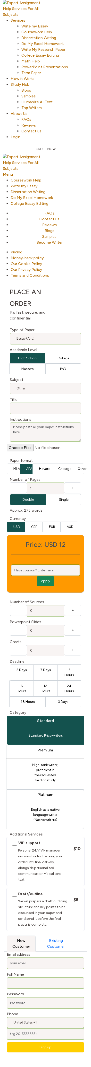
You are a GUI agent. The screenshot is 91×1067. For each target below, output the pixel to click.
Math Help (30, 61)
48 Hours (27, 702)
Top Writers (31, 107)
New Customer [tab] (21, 943)
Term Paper (31, 72)
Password (15, 994)
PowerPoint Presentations (44, 67)
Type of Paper (22, 329)
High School (27, 358)
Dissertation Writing (38, 37)
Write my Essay (34, 26)
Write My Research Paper (43, 49)
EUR (52, 527)
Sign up (45, 1047)
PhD (63, 369)
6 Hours (21, 688)
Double (28, 500)
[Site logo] (25, 8)
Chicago (64, 469)
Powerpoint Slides (25, 622)
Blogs (26, 90)
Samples (28, 96)
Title (13, 399)
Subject (16, 379)
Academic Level (23, 349)
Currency (18, 518)
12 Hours (45, 688)
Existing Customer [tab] (56, 943)
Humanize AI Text (37, 102)
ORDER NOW (46, 149)
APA (29, 469)
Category (18, 712)
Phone (12, 1014)
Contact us (31, 131)
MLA (16, 469)
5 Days (22, 670)
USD (16, 527)
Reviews (28, 125)
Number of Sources (27, 602)
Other (81, 469)
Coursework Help (36, 32)
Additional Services (26, 834)
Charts (16, 641)
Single (63, 500)
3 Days (63, 702)
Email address (18, 954)
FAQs (26, 119)
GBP (34, 527)
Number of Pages (25, 479)
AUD (70, 527)
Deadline (17, 661)
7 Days (45, 670)
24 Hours (69, 688)
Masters (27, 369)
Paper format (21, 460)
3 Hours (69, 672)
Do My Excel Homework (42, 43)
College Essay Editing (40, 55)
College (63, 358)
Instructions (20, 419)
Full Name (15, 974)
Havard (44, 469)
